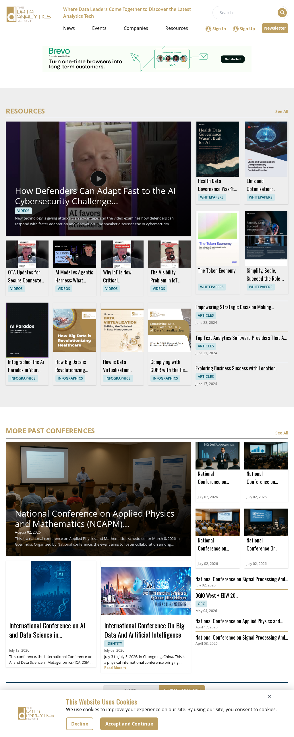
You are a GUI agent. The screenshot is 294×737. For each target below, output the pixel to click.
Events (99, 28)
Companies (136, 28)
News (69, 28)
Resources (176, 28)
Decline (79, 724)
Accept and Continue (129, 724)
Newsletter (275, 28)
